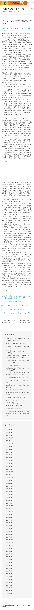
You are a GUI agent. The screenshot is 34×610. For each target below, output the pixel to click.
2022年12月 (9, 540)
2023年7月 (9, 520)
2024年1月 (9, 503)
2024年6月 (9, 489)
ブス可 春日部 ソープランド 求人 (15, 403)
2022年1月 (9, 571)
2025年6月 (9, 455)
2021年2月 (9, 585)
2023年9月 (9, 514)
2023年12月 (9, 506)
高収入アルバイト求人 (14, 9)
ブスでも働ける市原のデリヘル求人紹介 (17, 377)
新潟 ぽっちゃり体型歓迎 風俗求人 (13, 301)
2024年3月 (9, 497)
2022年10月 (9, 545)
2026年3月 (9, 429)
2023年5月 (9, 525)
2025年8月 (9, 449)
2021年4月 (9, 579)
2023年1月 (9, 537)
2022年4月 (9, 562)
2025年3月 (9, 463)
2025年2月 (9, 466)
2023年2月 (9, 534)
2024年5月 (9, 491)
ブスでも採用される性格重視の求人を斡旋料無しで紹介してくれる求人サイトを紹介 (17, 413)
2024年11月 (9, 475)
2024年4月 (9, 494)
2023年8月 (9, 517)
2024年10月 (9, 477)
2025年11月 (9, 441)
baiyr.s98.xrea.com (22, 28)
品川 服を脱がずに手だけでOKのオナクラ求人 (15, 305)
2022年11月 (9, 542)
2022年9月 (9, 548)
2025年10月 (9, 443)
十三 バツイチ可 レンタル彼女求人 (13, 309)
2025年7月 (9, 452)
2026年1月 (9, 435)
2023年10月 (9, 511)
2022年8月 (9, 551)
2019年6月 (9, 591)
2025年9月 (9, 446)
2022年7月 (9, 554)
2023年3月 (9, 531)
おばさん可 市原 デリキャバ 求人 (15, 397)
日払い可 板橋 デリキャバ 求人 (15, 389)
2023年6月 (9, 523)
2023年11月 (9, 508)
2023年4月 (9, 528)
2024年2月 (9, 500)
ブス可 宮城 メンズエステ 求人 (15, 405)
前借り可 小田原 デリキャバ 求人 (15, 343)
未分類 (4, 30)
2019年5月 (9, 593)
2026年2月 (9, 432)
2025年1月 (9, 469)
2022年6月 (9, 557)
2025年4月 (9, 460)
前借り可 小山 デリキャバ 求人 (15, 400)
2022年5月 (9, 559)
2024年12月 (9, 472)
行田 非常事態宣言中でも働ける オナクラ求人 (16, 313)
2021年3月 (9, 582)
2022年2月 (9, 568)
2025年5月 (9, 458)
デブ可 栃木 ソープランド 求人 (15, 408)
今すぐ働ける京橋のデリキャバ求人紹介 (17, 365)
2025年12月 (9, 438)
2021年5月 (9, 576)
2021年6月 (9, 574)
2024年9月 (9, 480)
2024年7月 (9, 486)
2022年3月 (9, 565)
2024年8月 (9, 483)
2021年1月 (9, 588)
